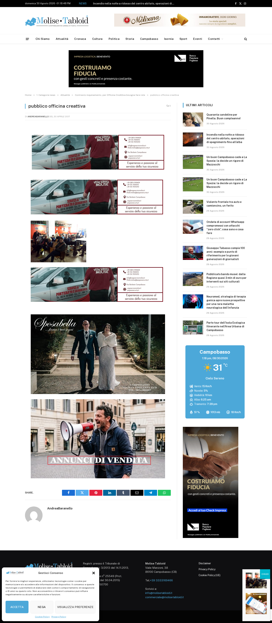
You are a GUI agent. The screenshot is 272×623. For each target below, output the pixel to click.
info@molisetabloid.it (158, 592)
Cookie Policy (42, 616)
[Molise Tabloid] (62, 21)
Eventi (197, 38)
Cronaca (80, 38)
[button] (93, 573)
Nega (42, 607)
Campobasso (149, 38)
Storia (129, 38)
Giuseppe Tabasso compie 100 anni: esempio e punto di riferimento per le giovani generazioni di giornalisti (225, 254)
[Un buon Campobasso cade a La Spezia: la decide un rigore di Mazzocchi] (193, 162)
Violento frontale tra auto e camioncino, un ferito (223, 203)
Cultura (97, 38)
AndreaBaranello (38, 116)
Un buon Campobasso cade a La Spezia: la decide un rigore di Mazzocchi (137, 3)
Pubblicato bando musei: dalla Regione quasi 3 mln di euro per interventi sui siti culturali (226, 278)
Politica (114, 38)
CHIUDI (265, 574)
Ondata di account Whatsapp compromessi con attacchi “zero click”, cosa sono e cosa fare (225, 227)
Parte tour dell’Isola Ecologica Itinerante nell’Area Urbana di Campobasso (225, 326)
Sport (183, 38)
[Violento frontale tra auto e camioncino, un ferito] (193, 207)
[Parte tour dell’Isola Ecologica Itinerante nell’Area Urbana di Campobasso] (193, 327)
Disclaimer (205, 563)
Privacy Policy (58, 616)
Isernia (169, 38)
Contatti (214, 38)
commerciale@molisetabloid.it (164, 597)
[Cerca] (245, 39)
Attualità (62, 38)
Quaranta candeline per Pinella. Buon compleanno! (223, 116)
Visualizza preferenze (75, 607)
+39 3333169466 (161, 580)
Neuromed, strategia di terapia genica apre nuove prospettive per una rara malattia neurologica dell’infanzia (226, 302)
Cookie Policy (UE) (209, 575)
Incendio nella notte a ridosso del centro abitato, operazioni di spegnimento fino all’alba (225, 138)
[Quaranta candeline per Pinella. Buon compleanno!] (193, 119)
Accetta (17, 607)
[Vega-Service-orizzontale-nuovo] (97, 213)
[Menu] (27, 38)
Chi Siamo (43, 38)
